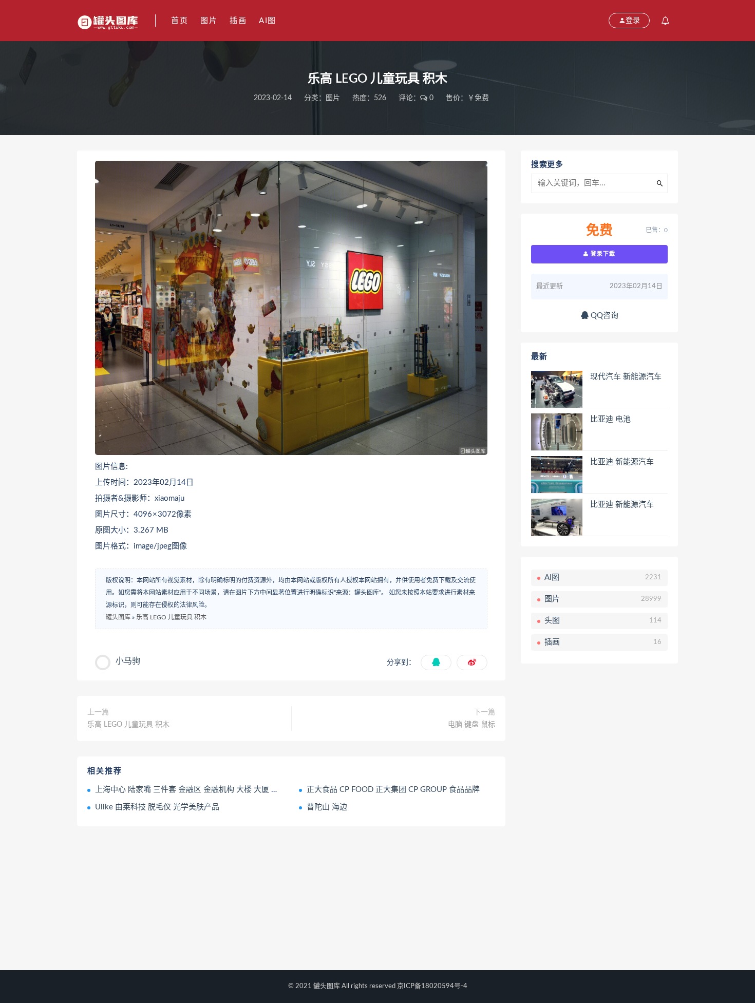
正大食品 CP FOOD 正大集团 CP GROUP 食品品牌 (393, 789)
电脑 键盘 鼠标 (471, 724)
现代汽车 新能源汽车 (626, 377)
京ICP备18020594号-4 (432, 986)
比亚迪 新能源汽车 (622, 462)
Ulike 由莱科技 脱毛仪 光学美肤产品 (157, 807)
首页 (179, 21)
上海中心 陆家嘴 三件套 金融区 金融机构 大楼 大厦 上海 (191, 789)
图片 (208, 21)
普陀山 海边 (327, 807)
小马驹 (128, 661)
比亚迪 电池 (610, 419)
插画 (238, 21)
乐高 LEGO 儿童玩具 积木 (171, 617)
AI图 (267, 21)
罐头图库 (118, 617)
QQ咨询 (603, 315)
